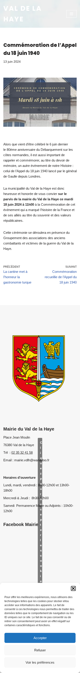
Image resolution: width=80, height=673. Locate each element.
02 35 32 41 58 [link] (22, 452)
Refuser (40, 650)
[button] (73, 588)
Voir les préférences (40, 662)
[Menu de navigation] (71, 14)
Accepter (40, 638)
